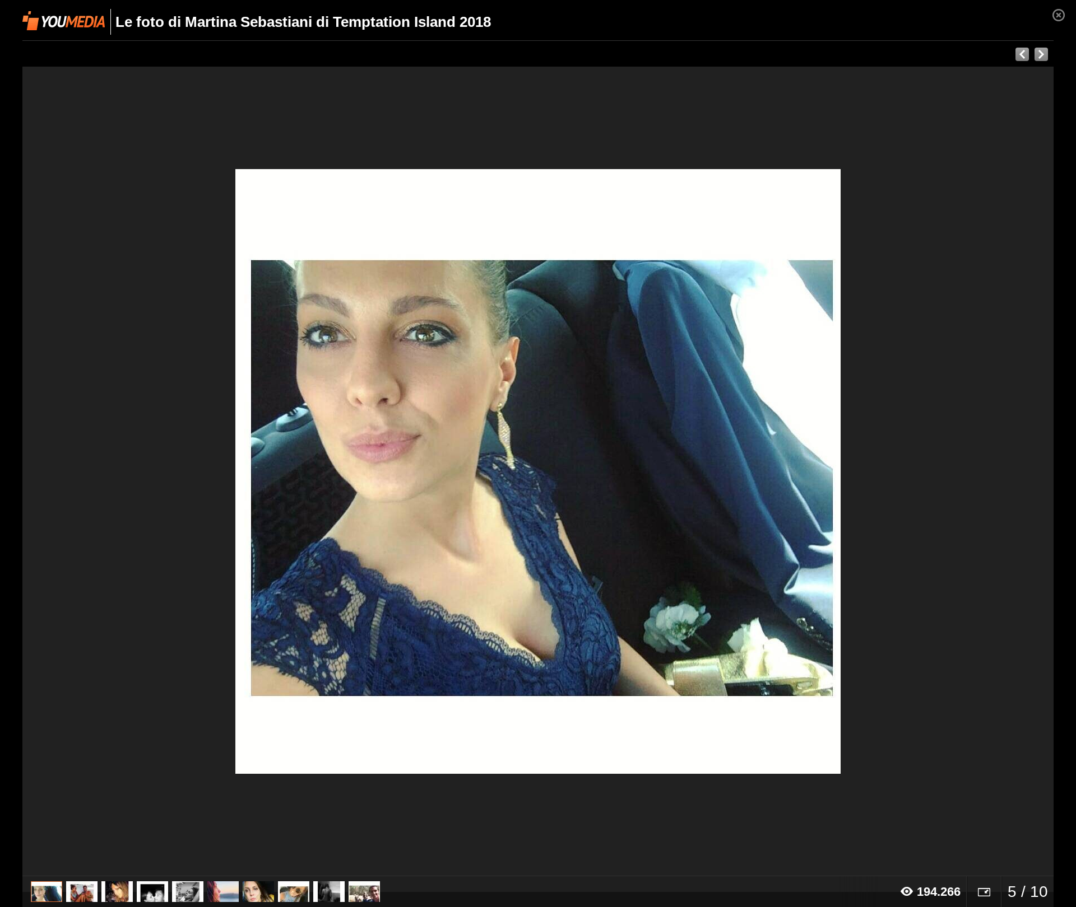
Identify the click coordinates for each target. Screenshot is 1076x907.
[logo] (63, 20)
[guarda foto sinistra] (125, 471)
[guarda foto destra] (641, 471)
